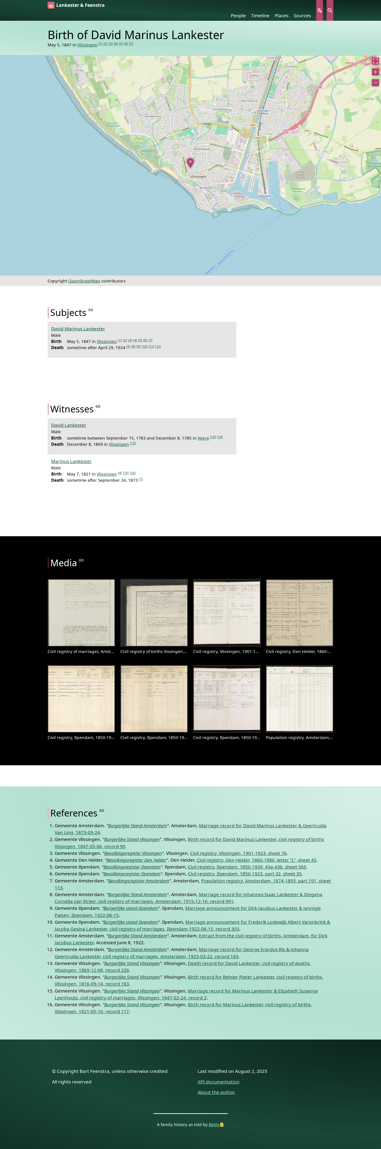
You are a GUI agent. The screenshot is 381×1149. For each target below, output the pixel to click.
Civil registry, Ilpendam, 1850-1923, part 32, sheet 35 (245, 874)
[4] (116, 43)
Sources (302, 15)
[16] (133, 473)
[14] (220, 437)
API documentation (218, 1082)
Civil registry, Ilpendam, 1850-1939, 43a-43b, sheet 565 (247, 867)
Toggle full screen (375, 61)
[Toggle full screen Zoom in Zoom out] (190, 165)
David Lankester (68, 425)
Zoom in (375, 71)
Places (281, 15)
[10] (144, 346)
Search (330, 10)
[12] (158, 346)
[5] (121, 43)
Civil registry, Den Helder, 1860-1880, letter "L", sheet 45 (256, 860)
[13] (213, 437)
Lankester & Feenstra (80, 5)
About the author (216, 1092)
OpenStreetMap (84, 281)
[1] (101, 43)
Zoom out (375, 82)
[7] (131, 43)
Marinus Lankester (71, 461)
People (238, 15)
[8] (133, 346)
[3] (111, 43)
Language (319, 10)
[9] (138, 346)
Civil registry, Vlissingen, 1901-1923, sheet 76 (238, 853)
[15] (126, 473)
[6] (126, 43)
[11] (151, 346)
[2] (106, 43)
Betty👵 (216, 1124)
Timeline (260, 15)
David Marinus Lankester (78, 328)
